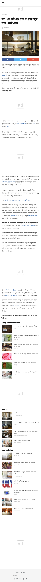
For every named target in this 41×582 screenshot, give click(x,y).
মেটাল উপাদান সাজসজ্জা (11, 290)
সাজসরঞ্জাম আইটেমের (26, 226)
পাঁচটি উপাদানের (21, 124)
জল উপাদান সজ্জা (32, 216)
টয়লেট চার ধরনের (18, 413)
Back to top (20, 572)
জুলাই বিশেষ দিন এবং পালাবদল (21, 481)
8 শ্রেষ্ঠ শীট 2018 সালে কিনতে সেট (23, 453)
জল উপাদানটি (14, 216)
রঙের (33, 226)
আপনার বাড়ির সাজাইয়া (11, 295)
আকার (18, 305)
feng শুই (4, 75)
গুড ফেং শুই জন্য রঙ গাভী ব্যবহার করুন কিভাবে (25, 326)
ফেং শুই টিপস (4, 14)
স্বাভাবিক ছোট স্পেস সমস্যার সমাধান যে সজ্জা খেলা (26, 422)
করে (8, 126)
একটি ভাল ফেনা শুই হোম (8, 182)
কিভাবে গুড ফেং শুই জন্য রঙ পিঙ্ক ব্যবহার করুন (26, 353)
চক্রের (33, 124)
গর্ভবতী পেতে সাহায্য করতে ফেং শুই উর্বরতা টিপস (26, 372)
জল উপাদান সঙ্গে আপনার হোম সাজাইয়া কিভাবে (17, 200)
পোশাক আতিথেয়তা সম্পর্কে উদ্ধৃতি (22, 440)
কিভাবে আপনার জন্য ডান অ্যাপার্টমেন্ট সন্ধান (24, 499)
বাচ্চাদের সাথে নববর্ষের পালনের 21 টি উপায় (24, 463)
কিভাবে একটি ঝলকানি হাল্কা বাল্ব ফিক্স (23, 508)
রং (13, 305)
